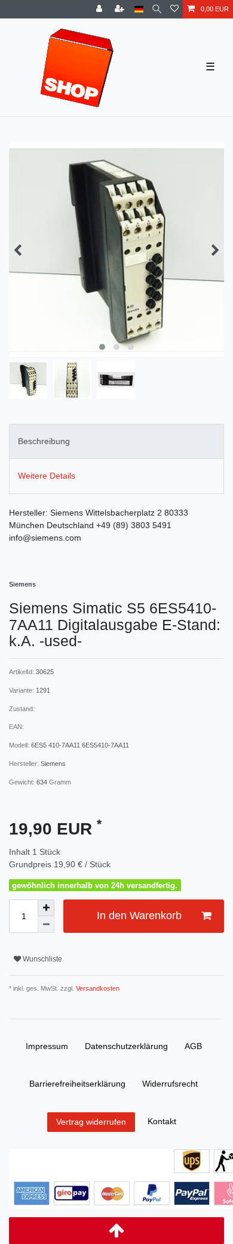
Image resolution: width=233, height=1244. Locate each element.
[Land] (139, 9)
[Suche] (157, 9)
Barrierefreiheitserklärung (77, 1083)
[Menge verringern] (46, 924)
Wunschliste (41, 959)
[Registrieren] (121, 9)
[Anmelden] (100, 9)
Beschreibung (44, 441)
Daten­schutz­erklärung (126, 1046)
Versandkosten (96, 988)
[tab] (116, 441)
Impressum (47, 1046)
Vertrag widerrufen (91, 1122)
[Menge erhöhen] (46, 907)
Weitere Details (46, 475)
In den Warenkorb (139, 916)
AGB (193, 1046)
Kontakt (162, 1121)
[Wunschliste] (174, 9)
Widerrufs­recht (170, 1083)
